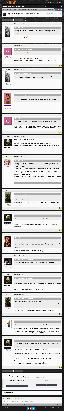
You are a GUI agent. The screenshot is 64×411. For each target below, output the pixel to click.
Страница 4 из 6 (27, 20)
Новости (21, 14)
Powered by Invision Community (57, 409)
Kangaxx (8, 136)
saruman (8, 23)
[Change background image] (23, 6)
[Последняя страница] (23, 20)
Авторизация (50, 13)
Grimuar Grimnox (7, 91)
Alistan (7, 156)
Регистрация (18, 6)
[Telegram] (56, 9)
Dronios (8, 190)
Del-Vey (10, 14)
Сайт (45, 2)
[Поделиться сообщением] (61, 23)
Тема (3, 409)
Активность (51, 2)
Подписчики (56, 13)
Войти (46, 384)
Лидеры (59, 2)
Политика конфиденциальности (10, 409)
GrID (8, 45)
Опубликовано (19, 23)
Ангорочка (8, 255)
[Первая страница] (3, 20)
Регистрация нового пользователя (17, 386)
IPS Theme (3, 407)
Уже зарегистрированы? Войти (8, 6)
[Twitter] (61, 9)
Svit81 (7, 318)
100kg (8, 233)
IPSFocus (8, 407)
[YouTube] (58, 9)
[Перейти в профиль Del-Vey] (4, 14)
